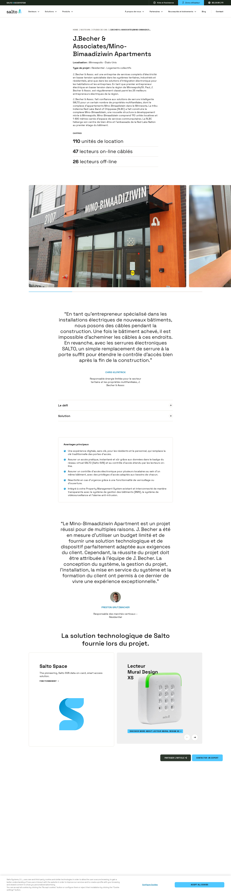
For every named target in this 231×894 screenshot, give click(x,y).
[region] (115, 885)
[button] (187, 737)
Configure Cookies (150, 885)
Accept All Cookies (199, 885)
